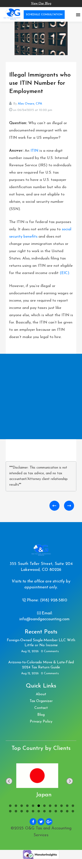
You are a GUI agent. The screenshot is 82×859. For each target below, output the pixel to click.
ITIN (34, 151)
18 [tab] (38, 812)
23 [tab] (66, 812)
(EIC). (65, 273)
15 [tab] (21, 812)
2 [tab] (15, 806)
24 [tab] (72, 812)
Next (69, 781)
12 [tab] (72, 806)
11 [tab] (66, 806)
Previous (9, 781)
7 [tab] (44, 806)
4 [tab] (26, 806)
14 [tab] (15, 812)
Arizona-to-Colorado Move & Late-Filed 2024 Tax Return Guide (41, 665)
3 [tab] (21, 806)
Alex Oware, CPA (30, 103)
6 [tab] (38, 806)
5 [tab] (32, 806)
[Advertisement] (41, 396)
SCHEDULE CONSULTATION (44, 14)
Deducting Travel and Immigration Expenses (54, 506)
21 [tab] (55, 812)
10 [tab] (61, 806)
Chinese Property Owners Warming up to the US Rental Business (69, 506)
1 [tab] (9, 806)
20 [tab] (49, 812)
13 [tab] (9, 812)
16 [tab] (26, 812)
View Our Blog (41, 3)
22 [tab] (61, 812)
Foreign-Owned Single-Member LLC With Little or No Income (41, 642)
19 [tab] (44, 812)
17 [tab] (32, 812)
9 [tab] (55, 806)
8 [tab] (49, 806)
